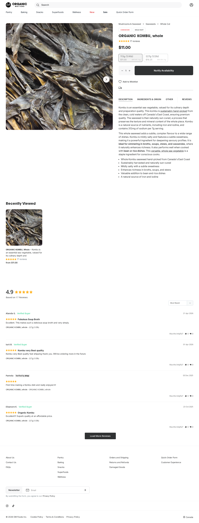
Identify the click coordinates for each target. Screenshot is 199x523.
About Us (10, 457)
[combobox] (108, 5)
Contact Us (11, 462)
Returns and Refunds (119, 462)
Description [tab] (126, 99)
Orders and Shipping (118, 457)
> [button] (100, 436)
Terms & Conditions (55, 517)
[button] (186, 333)
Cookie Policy (36, 517)
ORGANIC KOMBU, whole (18, 249)
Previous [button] (12, 79)
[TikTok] (13, 506)
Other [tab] (169, 99)
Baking (61, 462)
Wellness (62, 477)
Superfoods (63, 472)
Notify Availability (164, 70)
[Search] (37, 5)
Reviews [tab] (187, 99)
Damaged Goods (117, 467)
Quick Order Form (169, 457)
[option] (59, 76)
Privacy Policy (49, 496)
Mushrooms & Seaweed (130, 24)
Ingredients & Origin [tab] (149, 99)
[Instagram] (7, 506)
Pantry (61, 457)
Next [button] (106, 79)
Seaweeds (151, 24)
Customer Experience (171, 462)
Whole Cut (165, 24)
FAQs (8, 467)
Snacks (61, 467)
